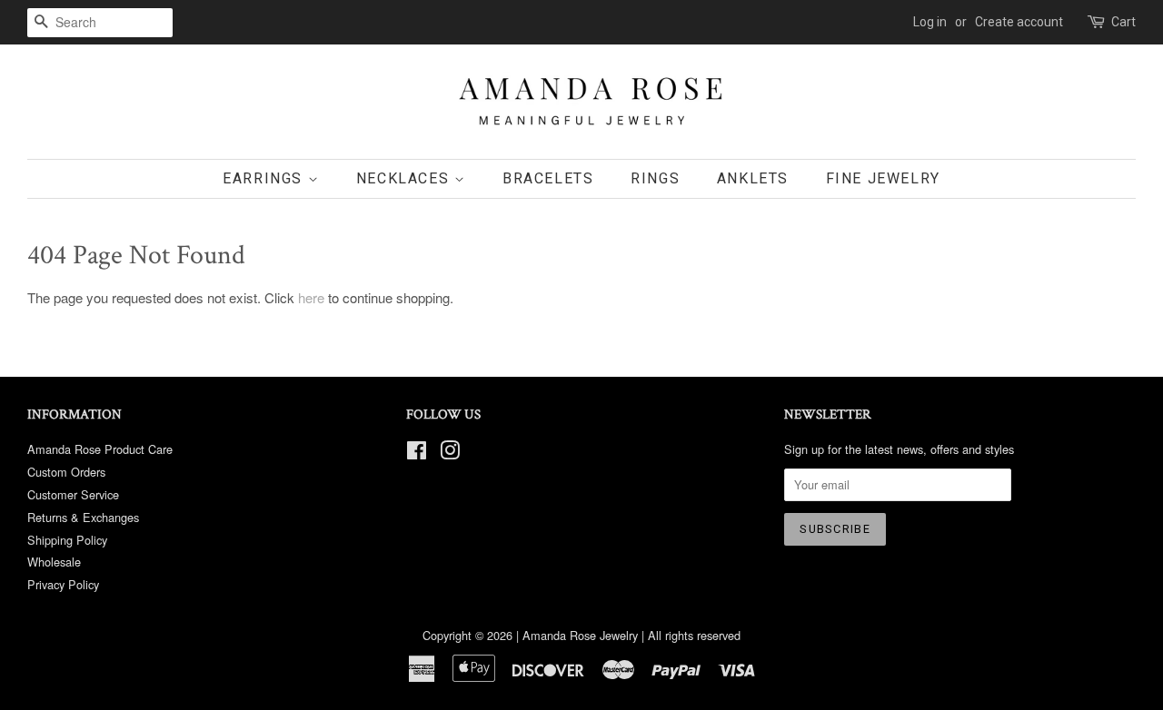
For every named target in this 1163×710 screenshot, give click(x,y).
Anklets (753, 178)
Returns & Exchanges (83, 517)
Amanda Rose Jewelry (580, 635)
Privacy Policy (63, 584)
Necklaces (405, 178)
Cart (1123, 22)
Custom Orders (66, 471)
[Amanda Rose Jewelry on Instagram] (450, 453)
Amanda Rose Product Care (100, 449)
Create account (1019, 22)
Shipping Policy (67, 539)
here (311, 297)
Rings (655, 178)
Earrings (265, 178)
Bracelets (547, 178)
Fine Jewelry (883, 178)
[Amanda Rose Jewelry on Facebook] (416, 453)
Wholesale (54, 561)
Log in (930, 22)
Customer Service (73, 494)
